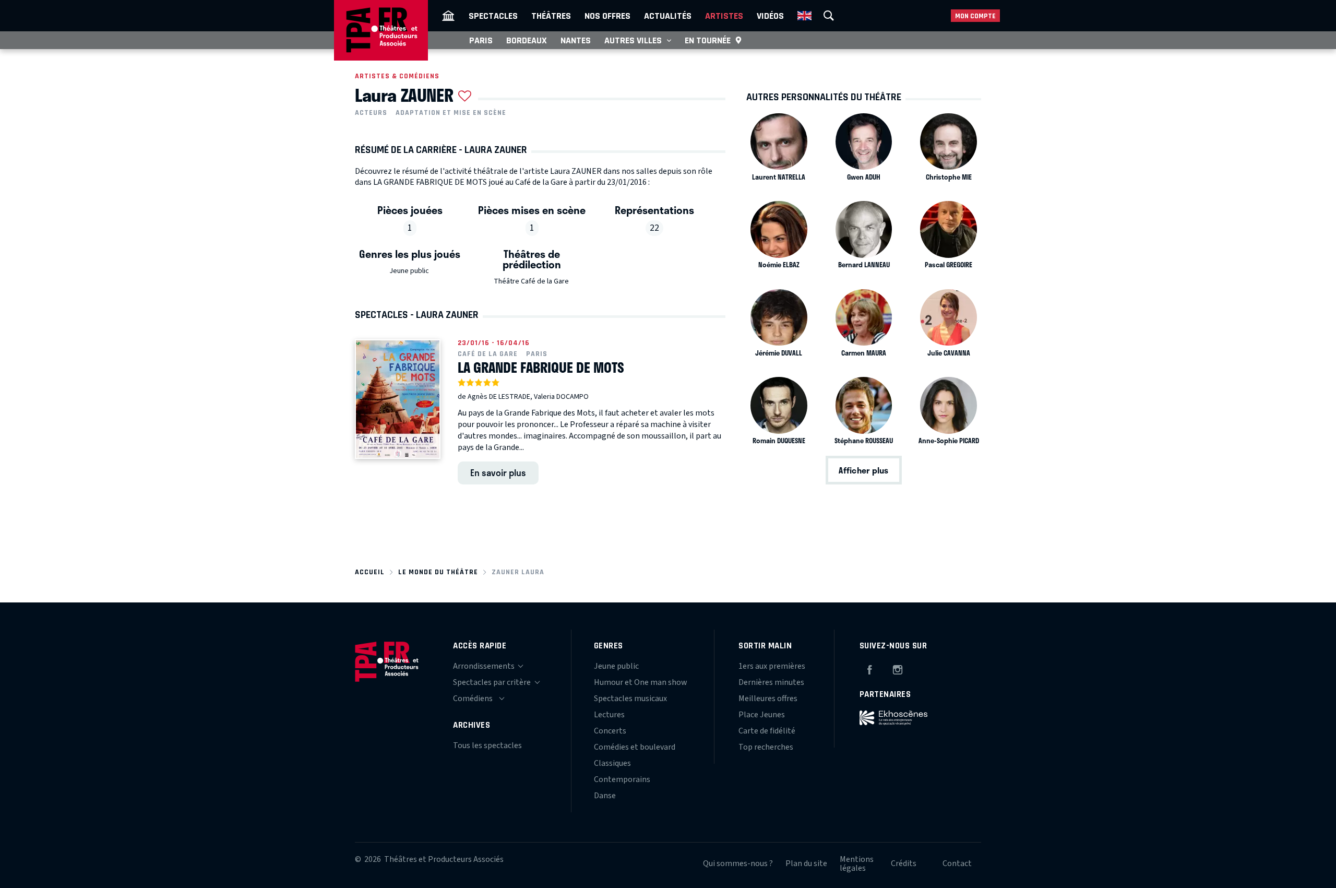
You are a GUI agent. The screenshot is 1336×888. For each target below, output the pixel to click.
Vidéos (770, 15)
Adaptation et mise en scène (451, 112)
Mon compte (975, 16)
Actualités (667, 15)
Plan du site (806, 863)
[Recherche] (828, 15)
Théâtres (551, 15)
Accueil (370, 572)
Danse (605, 795)
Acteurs (371, 112)
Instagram (898, 668)
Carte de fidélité (766, 731)
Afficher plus (863, 470)
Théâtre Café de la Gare (531, 281)
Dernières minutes (771, 682)
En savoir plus (498, 472)
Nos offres (607, 15)
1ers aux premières (771, 666)
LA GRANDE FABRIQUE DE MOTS (541, 367)
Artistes (724, 15)
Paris (481, 40)
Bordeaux (526, 40)
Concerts (610, 731)
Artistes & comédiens (397, 76)
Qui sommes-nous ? (738, 863)
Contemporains (622, 779)
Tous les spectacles (487, 745)
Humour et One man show (640, 682)
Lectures (609, 714)
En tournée (708, 40)
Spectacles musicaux (630, 698)
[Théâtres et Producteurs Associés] (448, 16)
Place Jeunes (761, 714)
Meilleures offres (767, 698)
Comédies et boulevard (634, 747)
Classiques (612, 763)
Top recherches (765, 747)
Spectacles (493, 15)
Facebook (869, 668)
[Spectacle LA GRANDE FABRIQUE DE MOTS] (397, 399)
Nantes (575, 40)
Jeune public (409, 271)
